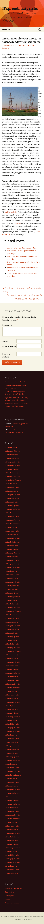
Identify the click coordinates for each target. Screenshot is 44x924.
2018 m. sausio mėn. (12, 698)
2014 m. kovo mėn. (11, 866)
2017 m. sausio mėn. (12, 742)
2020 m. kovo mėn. (11, 615)
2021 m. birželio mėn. (12, 560)
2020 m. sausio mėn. (12, 622)
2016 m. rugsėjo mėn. (12, 757)
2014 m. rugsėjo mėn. (12, 844)
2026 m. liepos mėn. (11, 447)
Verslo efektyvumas (12, 903)
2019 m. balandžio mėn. (13, 651)
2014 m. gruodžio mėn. (12, 833)
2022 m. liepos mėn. (11, 513)
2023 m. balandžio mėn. (13, 480)
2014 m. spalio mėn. (11, 840)
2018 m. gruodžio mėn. (12, 662)
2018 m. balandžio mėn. (13, 688)
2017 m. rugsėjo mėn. (12, 713)
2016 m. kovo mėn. (11, 779)
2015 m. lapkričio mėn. (12, 793)
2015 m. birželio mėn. (12, 811)
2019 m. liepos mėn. (11, 640)
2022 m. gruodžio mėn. (12, 495)
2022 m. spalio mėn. (11, 502)
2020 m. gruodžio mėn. (12, 582)
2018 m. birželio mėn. (12, 680)
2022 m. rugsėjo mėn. (12, 506)
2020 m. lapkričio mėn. (12, 586)
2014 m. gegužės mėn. (12, 859)
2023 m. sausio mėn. (12, 491)
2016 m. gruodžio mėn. (12, 746)
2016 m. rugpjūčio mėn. (12, 760)
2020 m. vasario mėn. (12, 618)
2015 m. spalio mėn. (11, 797)
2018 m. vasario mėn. (12, 695)
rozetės (17, 223)
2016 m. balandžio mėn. (13, 775)
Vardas (5, 341)
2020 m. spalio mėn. (11, 589)
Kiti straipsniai (10, 896)
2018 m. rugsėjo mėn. (12, 669)
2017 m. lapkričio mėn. (12, 706)
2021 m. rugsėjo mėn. (12, 549)
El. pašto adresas (9, 347)
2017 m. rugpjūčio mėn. (12, 717)
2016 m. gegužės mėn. (12, 771)
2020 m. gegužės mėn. (12, 607)
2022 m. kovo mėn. (11, 527)
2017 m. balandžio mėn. (13, 731)
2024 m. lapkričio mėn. (12, 458)
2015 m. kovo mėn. (11, 822)
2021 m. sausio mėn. (12, 578)
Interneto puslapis (6, 355)
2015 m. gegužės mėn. (12, 815)
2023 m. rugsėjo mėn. (12, 469)
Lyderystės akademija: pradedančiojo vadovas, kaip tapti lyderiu (24, 297)
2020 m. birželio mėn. (12, 604)
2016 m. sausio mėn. (12, 786)
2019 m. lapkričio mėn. (12, 629)
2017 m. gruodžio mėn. (12, 702)
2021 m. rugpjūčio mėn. (12, 553)
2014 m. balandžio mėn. (13, 862)
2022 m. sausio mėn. (12, 535)
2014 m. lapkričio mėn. (12, 837)
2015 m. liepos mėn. (11, 808)
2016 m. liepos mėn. (11, 764)
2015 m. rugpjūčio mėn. (12, 804)
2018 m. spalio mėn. (11, 666)
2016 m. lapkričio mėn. (12, 749)
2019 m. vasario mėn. (12, 655)
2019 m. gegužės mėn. (12, 647)
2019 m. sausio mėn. (12, 658)
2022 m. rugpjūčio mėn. (12, 509)
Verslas (22, 45)
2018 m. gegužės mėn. (12, 684)
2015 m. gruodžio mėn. (12, 789)
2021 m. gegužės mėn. (12, 564)
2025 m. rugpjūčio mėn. (12, 451)
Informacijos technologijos (14, 888)
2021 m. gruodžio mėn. (12, 538)
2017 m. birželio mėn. (12, 724)
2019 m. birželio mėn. (12, 644)
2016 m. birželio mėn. (12, 768)
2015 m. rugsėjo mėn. (12, 800)
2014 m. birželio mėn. (12, 855)
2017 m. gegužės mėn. (12, 728)
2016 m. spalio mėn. (11, 753)
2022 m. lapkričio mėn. (12, 498)
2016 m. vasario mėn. (12, 782)
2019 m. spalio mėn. (11, 633)
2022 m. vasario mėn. (12, 531)
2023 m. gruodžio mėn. (12, 465)
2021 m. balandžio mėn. (13, 567)
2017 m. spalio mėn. (11, 709)
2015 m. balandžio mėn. (13, 819)
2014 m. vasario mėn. (12, 870)
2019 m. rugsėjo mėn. (12, 637)
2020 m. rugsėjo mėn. (12, 593)
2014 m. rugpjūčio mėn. (12, 848)
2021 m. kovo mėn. (11, 571)
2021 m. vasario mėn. (12, 575)
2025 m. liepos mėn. (11, 455)
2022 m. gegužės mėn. (12, 520)
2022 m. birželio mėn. (12, 516)
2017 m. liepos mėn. (11, 720)
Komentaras (8, 325)
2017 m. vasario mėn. (12, 739)
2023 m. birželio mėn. (12, 473)
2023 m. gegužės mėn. (12, 476)
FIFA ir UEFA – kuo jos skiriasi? (15, 382)
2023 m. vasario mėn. (12, 487)
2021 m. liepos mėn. (11, 556)
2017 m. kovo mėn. (11, 735)
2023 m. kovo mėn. (11, 484)
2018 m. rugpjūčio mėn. (12, 673)
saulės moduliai (11, 212)
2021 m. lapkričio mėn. (12, 542)
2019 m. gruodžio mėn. (12, 626)
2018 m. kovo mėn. (11, 691)
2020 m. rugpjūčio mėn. (12, 597)
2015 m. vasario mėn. (12, 826)
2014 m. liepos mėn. (11, 851)
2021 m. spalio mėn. (11, 546)
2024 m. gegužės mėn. (12, 462)
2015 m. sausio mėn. (12, 830)
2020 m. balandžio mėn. (13, 611)
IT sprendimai (9, 892)
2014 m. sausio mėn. (12, 873)
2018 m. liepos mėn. (11, 677)
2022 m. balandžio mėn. (13, 524)
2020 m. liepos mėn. (11, 600)
